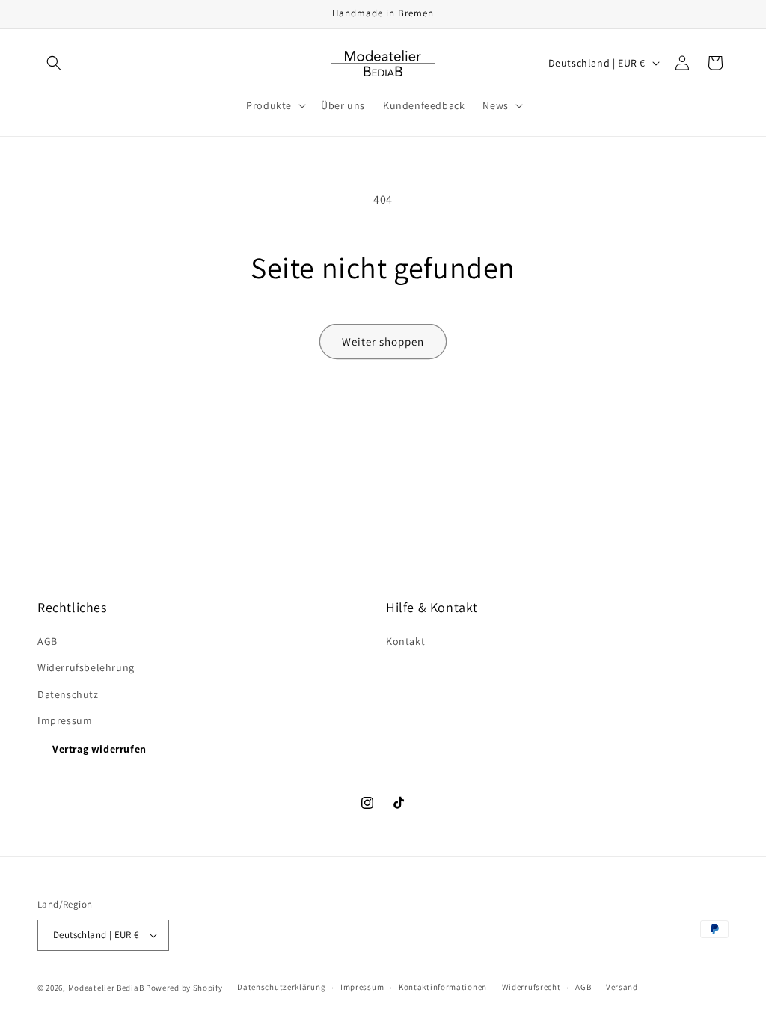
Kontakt (405, 641)
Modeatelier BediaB (106, 987)
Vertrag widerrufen (99, 749)
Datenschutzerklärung (281, 987)
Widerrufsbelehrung (86, 667)
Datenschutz (68, 694)
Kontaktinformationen (443, 987)
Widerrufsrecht (531, 987)
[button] (53, 62)
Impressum (64, 720)
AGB (47, 641)
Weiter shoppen (383, 341)
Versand (622, 987)
